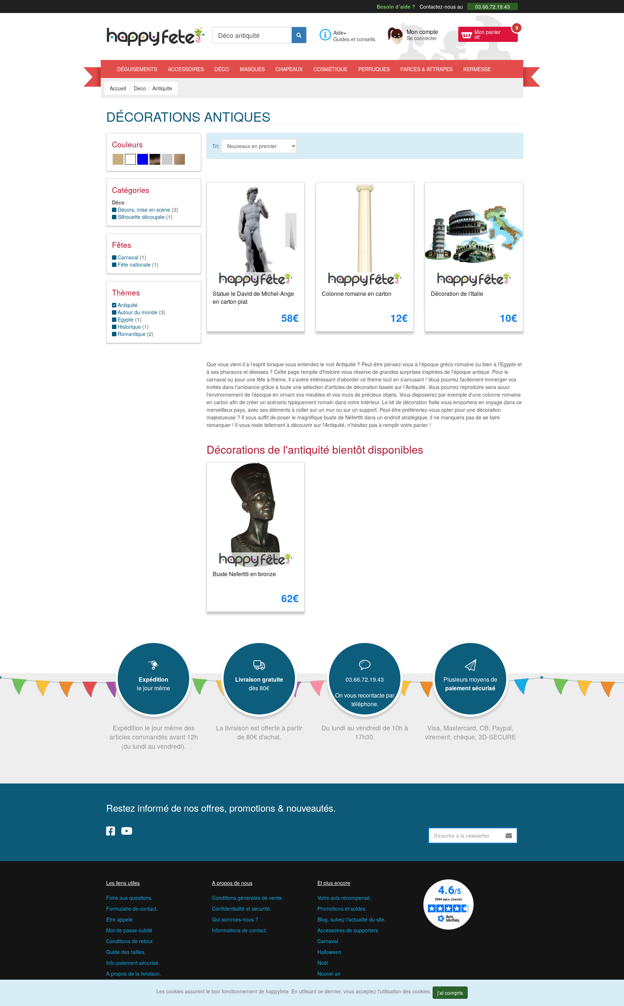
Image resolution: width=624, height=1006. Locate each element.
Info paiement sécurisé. (133, 962)
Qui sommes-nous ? (235, 919)
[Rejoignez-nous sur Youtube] (127, 830)
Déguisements (137, 69)
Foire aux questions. (129, 897)
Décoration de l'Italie (457, 293)
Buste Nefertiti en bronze (244, 574)
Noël (322, 962)
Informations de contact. (239, 930)
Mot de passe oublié (129, 930)
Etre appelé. (120, 919)
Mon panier (496, 33)
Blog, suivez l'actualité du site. (351, 919)
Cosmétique (330, 69)
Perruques (374, 69)
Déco (221, 69)
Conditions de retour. (130, 941)
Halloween (329, 951)
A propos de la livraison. (133, 973)
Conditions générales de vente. (247, 897)
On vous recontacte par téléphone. (364, 699)
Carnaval (327, 941)
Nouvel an (329, 973)
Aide (338, 32)
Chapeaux (289, 69)
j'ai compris (450, 992)
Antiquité (127, 304)
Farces (426, 69)
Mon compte (422, 33)
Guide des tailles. (126, 951)
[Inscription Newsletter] (509, 835)
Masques (252, 69)
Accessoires (186, 69)
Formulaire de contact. (132, 908)
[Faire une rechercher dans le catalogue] (299, 35)
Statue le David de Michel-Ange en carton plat (253, 297)
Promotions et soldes (341, 908)
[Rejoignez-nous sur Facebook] (110, 830)
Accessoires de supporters (347, 930)
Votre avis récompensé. (344, 897)
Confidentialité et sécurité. (241, 908)
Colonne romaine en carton (356, 293)
